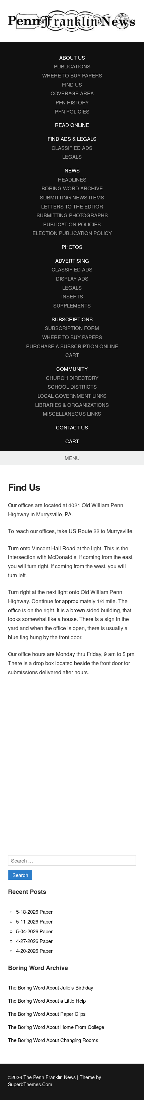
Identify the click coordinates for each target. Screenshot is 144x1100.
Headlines (72, 179)
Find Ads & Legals (72, 138)
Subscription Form (72, 327)
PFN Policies (72, 111)
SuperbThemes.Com (30, 1084)
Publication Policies (72, 224)
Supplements (72, 305)
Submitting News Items (72, 197)
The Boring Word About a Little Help (47, 1000)
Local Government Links (72, 395)
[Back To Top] (134, 1077)
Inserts (72, 296)
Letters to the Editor (72, 206)
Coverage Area (72, 93)
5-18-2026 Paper (34, 911)
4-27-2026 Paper (34, 940)
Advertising (72, 260)
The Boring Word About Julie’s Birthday (50, 987)
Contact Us (72, 427)
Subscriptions (72, 319)
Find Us (72, 84)
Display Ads (72, 278)
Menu (72, 457)
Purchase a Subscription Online (72, 346)
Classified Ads (72, 147)
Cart (72, 354)
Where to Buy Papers (72, 75)
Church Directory (72, 377)
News (72, 170)
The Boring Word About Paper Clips (47, 1013)
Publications (72, 66)
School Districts (72, 386)
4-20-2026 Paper (34, 950)
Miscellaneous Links (72, 413)
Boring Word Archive (72, 188)
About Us (72, 57)
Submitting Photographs (72, 215)
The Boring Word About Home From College (56, 1026)
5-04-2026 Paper (34, 931)
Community (72, 368)
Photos (72, 246)
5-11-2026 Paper (34, 921)
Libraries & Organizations (72, 404)
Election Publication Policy (72, 232)
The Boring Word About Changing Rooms (53, 1039)
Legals (72, 156)
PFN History (72, 102)
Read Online (72, 124)
